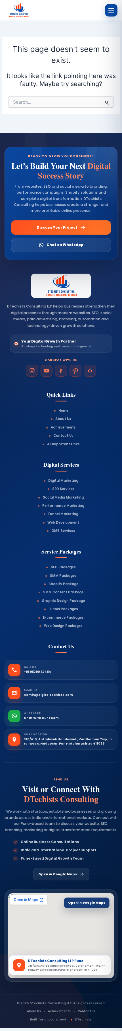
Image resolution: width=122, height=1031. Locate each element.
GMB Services (63, 530)
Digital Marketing (63, 480)
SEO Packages (63, 567)
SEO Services (63, 489)
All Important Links (63, 444)
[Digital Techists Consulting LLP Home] (27, 10)
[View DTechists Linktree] (90, 371)
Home (63, 410)
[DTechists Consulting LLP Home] (61, 286)
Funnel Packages (63, 609)
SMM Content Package (63, 592)
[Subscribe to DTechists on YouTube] (46, 371)
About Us (63, 419)
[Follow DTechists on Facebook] (61, 371)
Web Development (63, 522)
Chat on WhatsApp (65, 244)
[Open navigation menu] (111, 10)
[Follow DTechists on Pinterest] (75, 371)
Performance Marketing (63, 505)
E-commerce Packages (63, 617)
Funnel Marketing (63, 514)
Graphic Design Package (63, 600)
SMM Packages (63, 575)
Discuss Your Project (57, 227)
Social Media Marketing (63, 497)
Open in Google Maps (57, 874)
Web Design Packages (63, 626)
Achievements (63, 427)
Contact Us (63, 435)
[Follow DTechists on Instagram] (32, 371)
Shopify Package (63, 584)
